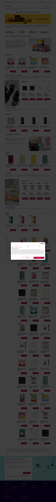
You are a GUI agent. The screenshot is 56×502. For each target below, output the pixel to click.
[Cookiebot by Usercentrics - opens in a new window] (41, 243)
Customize (27, 257)
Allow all (39, 257)
